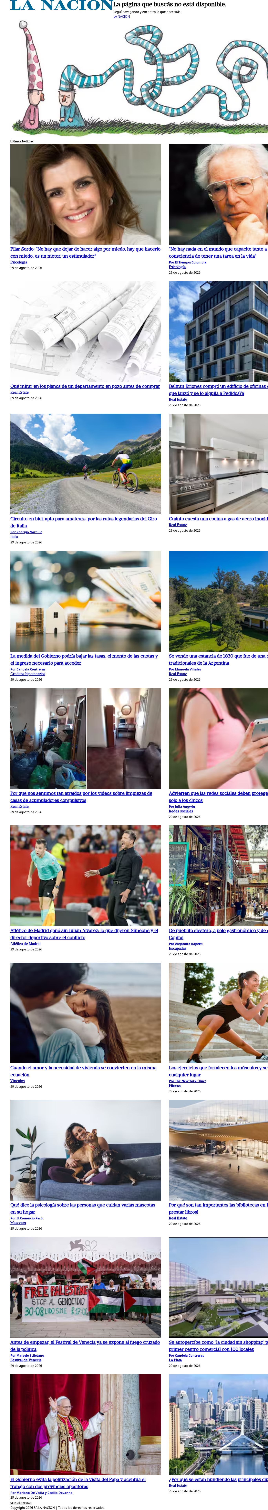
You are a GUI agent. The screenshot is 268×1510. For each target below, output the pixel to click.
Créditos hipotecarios (27, 674)
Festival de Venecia (25, 1360)
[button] (85, 195)
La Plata (175, 1360)
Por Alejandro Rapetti (186, 944)
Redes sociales (181, 811)
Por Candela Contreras (28, 669)
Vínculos (17, 1081)
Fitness (175, 1086)
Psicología (18, 262)
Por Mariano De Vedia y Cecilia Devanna (41, 1493)
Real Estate (19, 393)
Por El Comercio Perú (26, 1218)
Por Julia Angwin (182, 806)
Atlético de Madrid (25, 944)
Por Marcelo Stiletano (27, 1355)
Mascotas (18, 1223)
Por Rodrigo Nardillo (26, 532)
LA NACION (121, 16)
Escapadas (177, 949)
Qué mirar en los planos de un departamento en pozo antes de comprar (85, 386)
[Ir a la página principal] (61, 9)
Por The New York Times (187, 1081)
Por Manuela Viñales (185, 669)
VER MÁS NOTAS (21, 1503)
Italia (14, 537)
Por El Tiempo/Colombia (187, 262)
